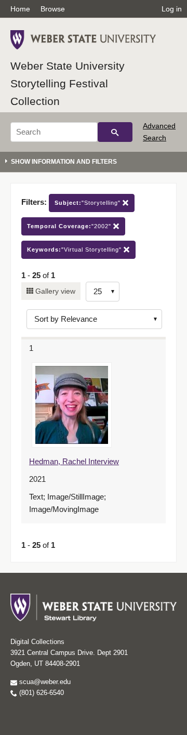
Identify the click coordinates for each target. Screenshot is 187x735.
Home (20, 9)
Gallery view (54, 291)
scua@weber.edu (44, 682)
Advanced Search (159, 131)
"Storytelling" (89, 203)
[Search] (115, 132)
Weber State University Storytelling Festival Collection (67, 83)
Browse (53, 9)
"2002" (70, 226)
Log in (172, 9)
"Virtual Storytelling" (75, 249)
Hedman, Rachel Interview (74, 461)
